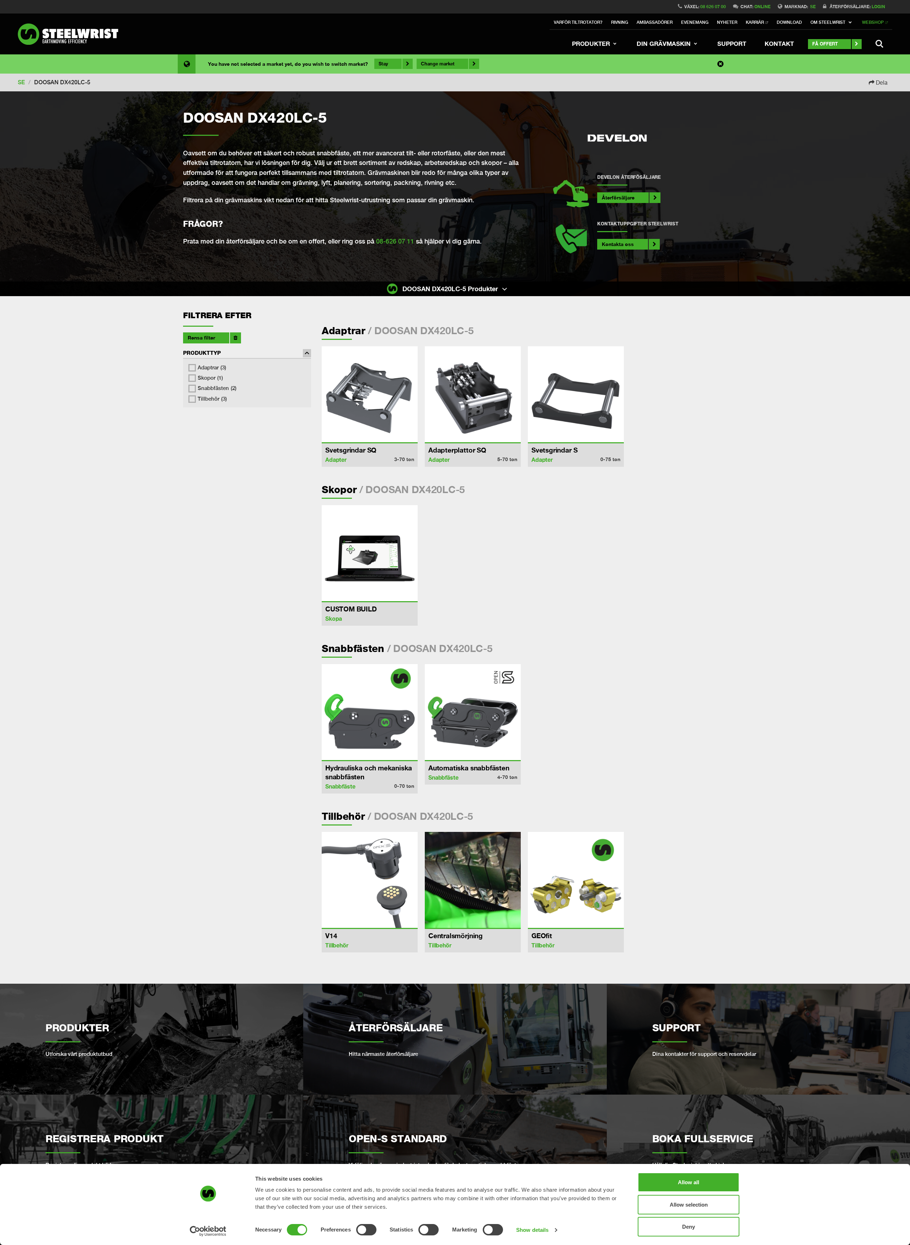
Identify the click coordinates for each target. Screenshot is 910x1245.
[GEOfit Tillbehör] (576, 880)
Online (762, 6)
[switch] (366, 1229)
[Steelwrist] (71, 34)
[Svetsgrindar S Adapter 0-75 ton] (576, 394)
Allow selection (689, 1205)
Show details (532, 1230)
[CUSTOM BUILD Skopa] (370, 553)
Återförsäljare (618, 197)
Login (878, 6)
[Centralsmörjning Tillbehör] (473, 880)
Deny (688, 1227)
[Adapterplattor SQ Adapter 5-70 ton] (473, 394)
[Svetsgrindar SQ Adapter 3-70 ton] (370, 394)
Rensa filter (201, 338)
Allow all (688, 1182)
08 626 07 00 (713, 6)
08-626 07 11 (395, 241)
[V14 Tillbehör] (370, 880)
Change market (438, 63)
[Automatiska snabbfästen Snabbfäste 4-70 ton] (473, 712)
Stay (383, 63)
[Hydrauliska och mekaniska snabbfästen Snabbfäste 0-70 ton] (370, 712)
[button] (832, 23)
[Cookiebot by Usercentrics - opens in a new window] (208, 1231)
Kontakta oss (618, 244)
